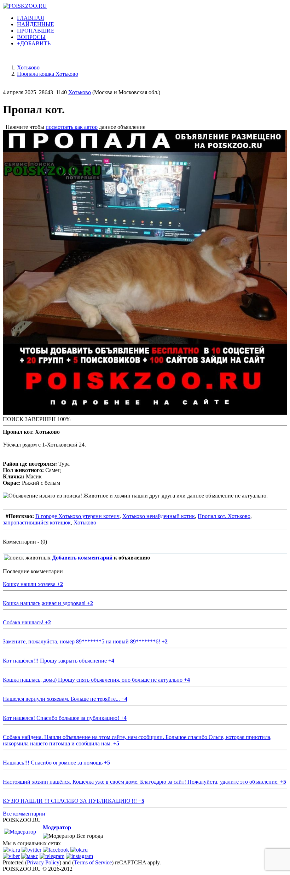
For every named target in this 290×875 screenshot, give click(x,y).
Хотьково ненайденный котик (158, 516)
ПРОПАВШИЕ (35, 31)
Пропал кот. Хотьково (224, 516)
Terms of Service (93, 862)
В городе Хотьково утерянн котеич (77, 516)
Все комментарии (24, 814)
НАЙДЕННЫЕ (35, 24)
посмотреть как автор (72, 127)
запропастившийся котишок (37, 522)
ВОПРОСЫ (31, 37)
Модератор (57, 827)
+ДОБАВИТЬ (34, 43)
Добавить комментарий (82, 558)
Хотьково (79, 92)
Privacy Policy (43, 862)
